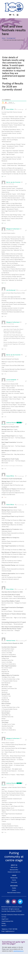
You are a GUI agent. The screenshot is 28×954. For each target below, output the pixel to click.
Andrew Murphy (11, 422)
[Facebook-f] (7, 901)
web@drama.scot (18, 951)
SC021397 (19, 911)
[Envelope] (14, 901)
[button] (17, 14)
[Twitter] (20, 901)
